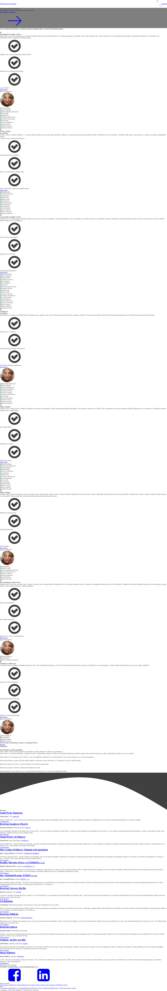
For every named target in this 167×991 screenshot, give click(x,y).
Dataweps (16, 816)
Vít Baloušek (6, 901)
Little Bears (20, 956)
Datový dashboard (17, 985)
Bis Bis (19, 892)
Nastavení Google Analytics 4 (32, 985)
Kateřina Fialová (8, 927)
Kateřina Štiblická (9, 914)
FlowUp (28, 827)
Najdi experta (8, 988)
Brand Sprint (64, 985)
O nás (2, 988)
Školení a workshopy (18, 988)
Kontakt (164, 4)
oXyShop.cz (25, 840)
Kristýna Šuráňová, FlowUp (14, 824)
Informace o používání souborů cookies (64, 988)
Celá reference (4, 821)
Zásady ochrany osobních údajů (42, 988)
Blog (26, 988)
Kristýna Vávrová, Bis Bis (13, 888)
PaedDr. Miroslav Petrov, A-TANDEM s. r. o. (22, 862)
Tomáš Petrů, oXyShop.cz (12, 837)
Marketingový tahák (6, 985)
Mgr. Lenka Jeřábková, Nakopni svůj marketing (24, 849)
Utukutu (25, 943)
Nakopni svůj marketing (31, 853)
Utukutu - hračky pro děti (13, 939)
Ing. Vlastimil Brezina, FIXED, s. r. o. (18, 875)
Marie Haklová (7, 952)
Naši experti (3, 90)
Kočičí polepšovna (26, 918)
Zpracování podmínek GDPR (51, 985)
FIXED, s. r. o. (25, 879)
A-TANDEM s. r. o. (29, 866)
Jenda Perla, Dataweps (11, 813)
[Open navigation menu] (157, 1)
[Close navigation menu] (161, 5)
